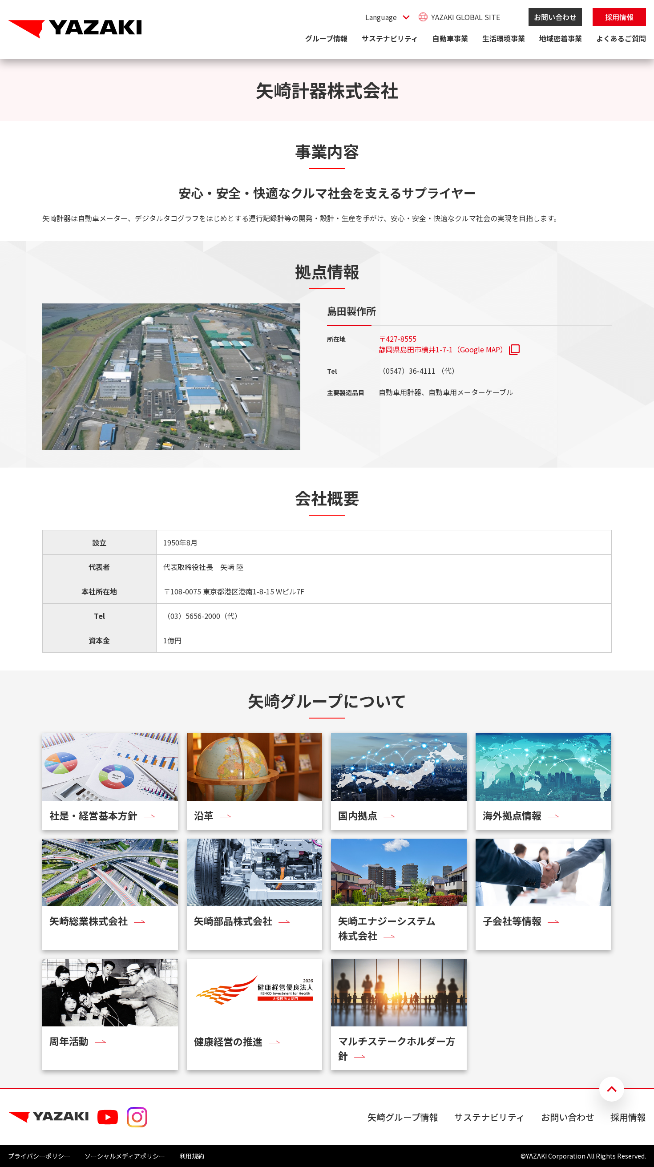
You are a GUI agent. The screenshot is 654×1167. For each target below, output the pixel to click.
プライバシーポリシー (39, 1155)
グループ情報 (326, 38)
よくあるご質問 (621, 38)
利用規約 (191, 1155)
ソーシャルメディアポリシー (125, 1155)
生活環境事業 (503, 38)
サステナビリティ (390, 38)
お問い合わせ (555, 17)
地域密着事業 (560, 38)
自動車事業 (450, 38)
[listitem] (449, 344)
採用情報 (619, 17)
